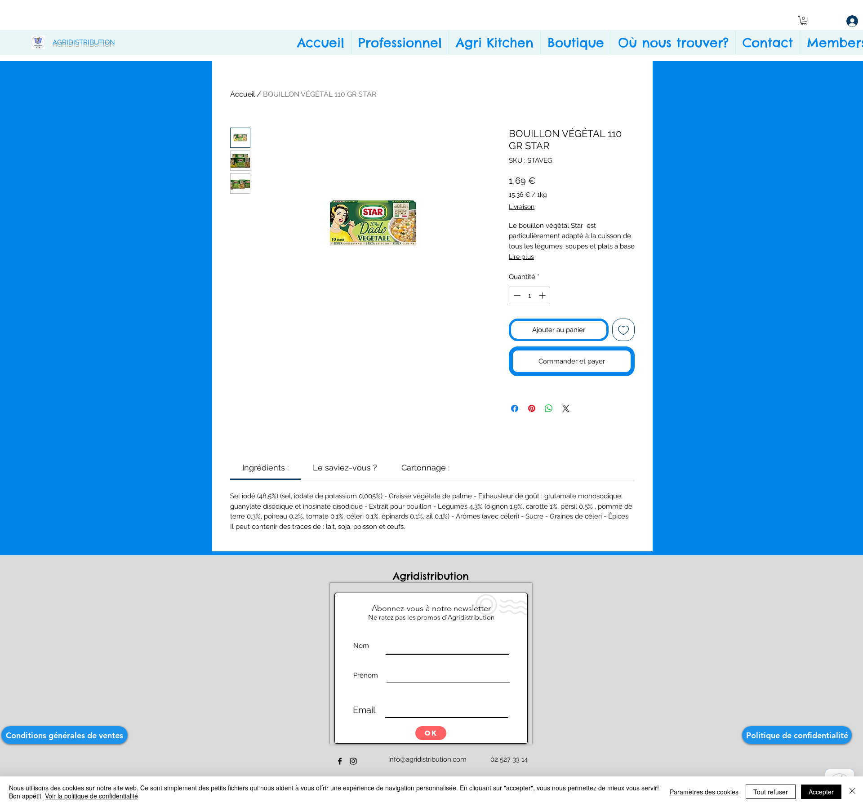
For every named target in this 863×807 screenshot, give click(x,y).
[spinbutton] (529, 295)
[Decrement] (516, 295)
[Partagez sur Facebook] (514, 408)
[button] (803, 20)
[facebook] (339, 761)
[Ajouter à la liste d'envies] (623, 330)
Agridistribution (433, 576)
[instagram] (353, 761)
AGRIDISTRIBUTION (84, 42)
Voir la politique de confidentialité (91, 795)
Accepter (821, 791)
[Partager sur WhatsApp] (548, 408)
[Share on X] (566, 408)
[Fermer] (852, 792)
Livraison (521, 206)
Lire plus (521, 256)
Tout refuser (770, 791)
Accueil (242, 94)
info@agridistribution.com (427, 759)
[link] (265, 467)
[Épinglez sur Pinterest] (531, 408)
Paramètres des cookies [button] (704, 791)
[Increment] (543, 295)
